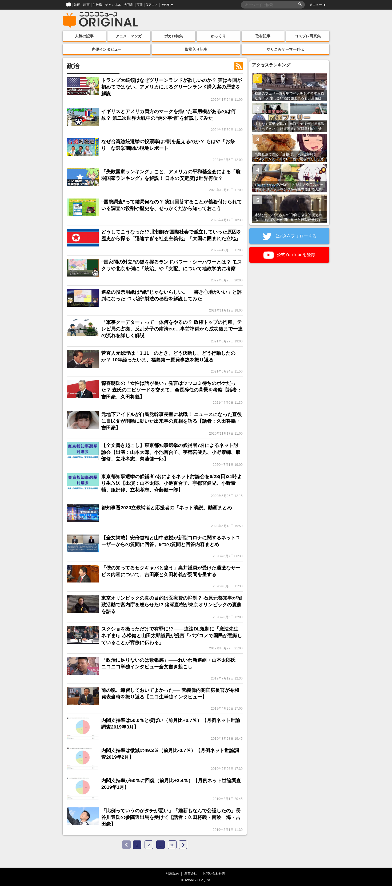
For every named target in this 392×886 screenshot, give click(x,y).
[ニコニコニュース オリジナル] (100, 20)
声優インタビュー (107, 49)
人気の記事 (84, 36)
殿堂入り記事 (196, 49)
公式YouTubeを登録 (295, 254)
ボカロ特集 (173, 36)
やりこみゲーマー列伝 (285, 49)
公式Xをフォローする (295, 236)
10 (172, 845)
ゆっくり (218, 36)
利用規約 (172, 873)
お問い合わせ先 (214, 873)
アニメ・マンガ (129, 36)
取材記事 (262, 36)
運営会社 (190, 873)
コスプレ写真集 (308, 36)
